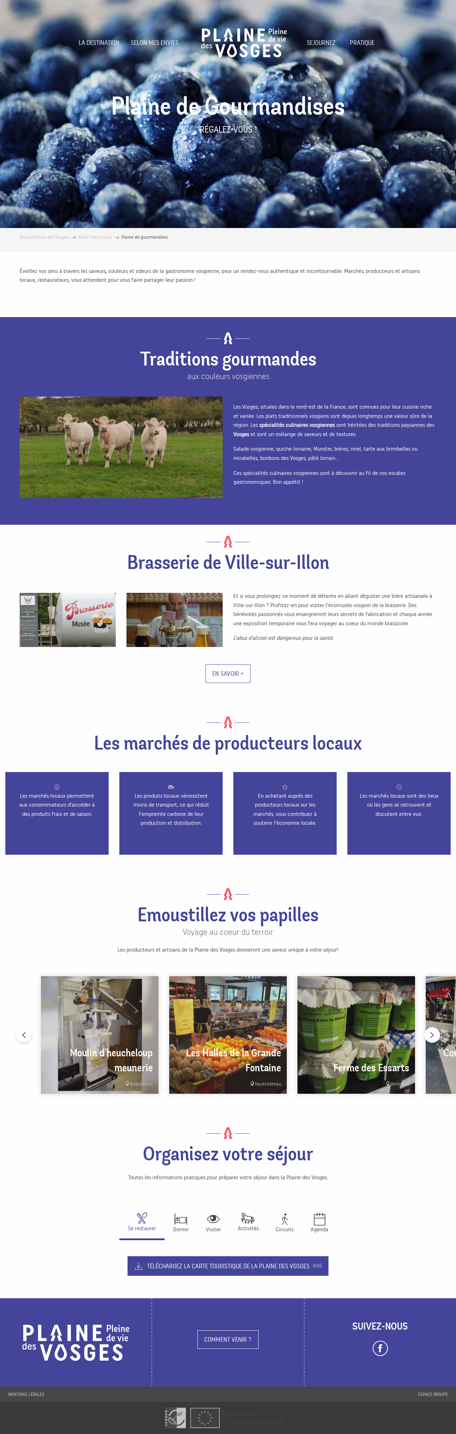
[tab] (248, 1220)
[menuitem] (99, 43)
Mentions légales (26, 1394)
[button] (121, 447)
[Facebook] (380, 1348)
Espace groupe (433, 1394)
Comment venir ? (228, 1339)
